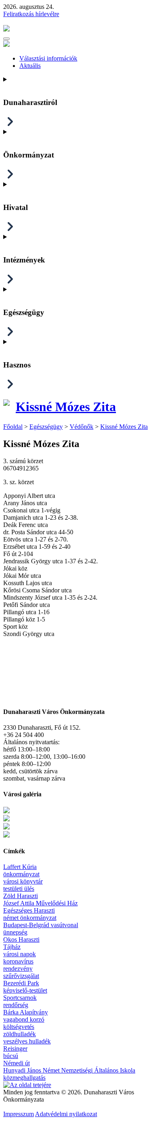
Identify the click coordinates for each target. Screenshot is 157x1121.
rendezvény (18, 968)
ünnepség (15, 932)
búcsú (10, 1055)
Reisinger (15, 1048)
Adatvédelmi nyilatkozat (66, 1114)
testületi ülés (18, 888)
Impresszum (18, 1114)
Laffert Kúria (20, 866)
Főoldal (13, 426)
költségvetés (18, 1026)
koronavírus (18, 961)
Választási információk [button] (48, 58)
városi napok (19, 954)
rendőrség (15, 1004)
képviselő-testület (25, 990)
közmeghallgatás (24, 1077)
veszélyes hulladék (27, 1041)
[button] (6, 39)
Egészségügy (46, 426)
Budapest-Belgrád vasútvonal (40, 925)
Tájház (12, 946)
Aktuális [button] (30, 65)
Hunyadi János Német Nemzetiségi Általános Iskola (69, 1070)
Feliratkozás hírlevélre (31, 13)
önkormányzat (21, 874)
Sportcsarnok (20, 997)
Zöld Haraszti (20, 895)
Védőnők (81, 426)
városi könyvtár (23, 881)
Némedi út (16, 1063)
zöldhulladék (19, 1034)
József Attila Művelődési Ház (40, 903)
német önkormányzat (29, 917)
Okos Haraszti (21, 939)
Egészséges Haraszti (29, 910)
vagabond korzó (23, 1019)
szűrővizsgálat (21, 975)
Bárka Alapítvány (25, 1012)
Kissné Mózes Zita (66, 406)
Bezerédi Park (21, 983)
